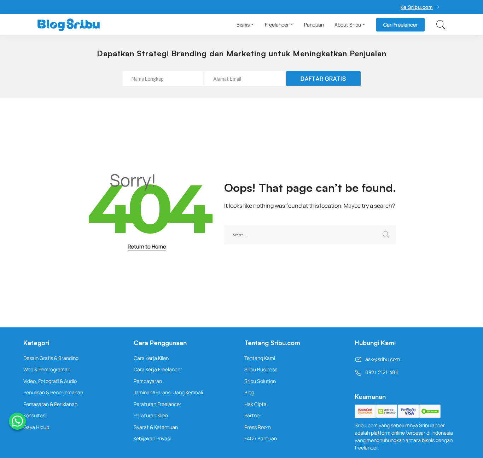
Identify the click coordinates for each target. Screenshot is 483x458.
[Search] (441, 24)
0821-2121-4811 (381, 372)
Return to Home (147, 246)
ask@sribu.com (382, 359)
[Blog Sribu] (68, 25)
